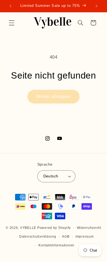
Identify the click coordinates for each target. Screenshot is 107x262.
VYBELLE (28, 227)
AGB (65, 236)
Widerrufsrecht (89, 227)
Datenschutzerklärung (37, 236)
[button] (11, 22)
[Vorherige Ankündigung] (10, 6)
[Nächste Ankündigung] (97, 6)
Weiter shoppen (53, 96)
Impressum (84, 236)
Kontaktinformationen (56, 245)
